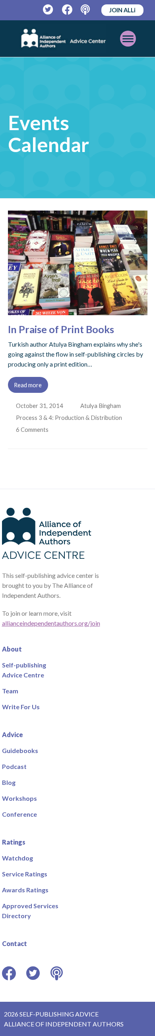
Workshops (19, 798)
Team (10, 691)
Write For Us (21, 706)
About (12, 649)
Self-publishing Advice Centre (24, 670)
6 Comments (33, 429)
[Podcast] (86, 9)
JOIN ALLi (122, 10)
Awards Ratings (25, 890)
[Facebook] (67, 9)
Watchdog (17, 858)
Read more (28, 384)
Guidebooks (20, 750)
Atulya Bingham (101, 405)
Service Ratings (24, 874)
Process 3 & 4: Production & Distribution (70, 417)
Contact (14, 943)
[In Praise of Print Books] (77, 310)
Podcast (14, 766)
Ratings (13, 842)
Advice (12, 734)
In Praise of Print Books (61, 329)
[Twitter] (48, 9)
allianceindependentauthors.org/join (51, 623)
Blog (8, 782)
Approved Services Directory (30, 910)
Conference (19, 814)
